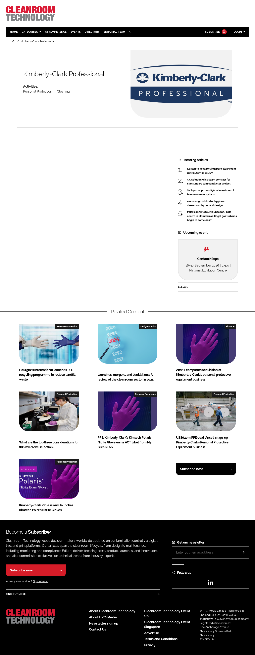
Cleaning (63, 91)
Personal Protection (37, 91)
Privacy (149, 645)
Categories (30, 31)
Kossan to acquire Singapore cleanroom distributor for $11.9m (211, 171)
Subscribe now (191, 469)
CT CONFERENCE (56, 31)
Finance (230, 326)
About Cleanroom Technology (112, 611)
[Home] (13, 41)
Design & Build (148, 326)
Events (76, 31)
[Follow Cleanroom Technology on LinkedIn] (210, 584)
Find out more (16, 594)
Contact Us (97, 629)
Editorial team (114, 31)
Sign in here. (40, 581)
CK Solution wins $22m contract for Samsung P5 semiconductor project (208, 182)
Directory (92, 31)
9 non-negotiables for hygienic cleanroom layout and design (206, 203)
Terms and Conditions (161, 639)
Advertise (151, 633)
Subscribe (212, 31)
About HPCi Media (103, 617)
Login (238, 31)
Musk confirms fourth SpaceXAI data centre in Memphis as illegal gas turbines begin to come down (212, 216)
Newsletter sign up (103, 623)
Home (14, 31)
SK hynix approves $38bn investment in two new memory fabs (211, 192)
